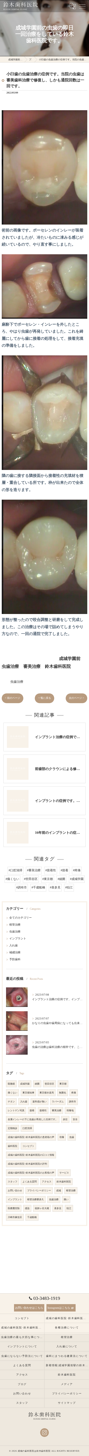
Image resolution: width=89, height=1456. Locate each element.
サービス (64, 1173)
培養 (61, 1137)
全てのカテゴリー (20, 917)
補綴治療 (15, 952)
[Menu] (82, 6)
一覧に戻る (44, 697)
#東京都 (47, 879)
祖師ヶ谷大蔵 (42, 1208)
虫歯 (71, 1137)
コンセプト (28, 1146)
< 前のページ (12, 697)
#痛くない (12, 879)
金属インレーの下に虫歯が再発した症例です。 (33, 1119)
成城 (58, 1190)
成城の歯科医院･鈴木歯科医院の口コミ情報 (31, 1155)
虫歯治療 (16, 681)
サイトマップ (67, 1402)
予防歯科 (15, 959)
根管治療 (15, 924)
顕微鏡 (11, 1084)
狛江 (69, 1208)
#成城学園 (77, 879)
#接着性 (50, 870)
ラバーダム (58, 1101)
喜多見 (57, 1208)
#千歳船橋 (38, 887)
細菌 (37, 1084)
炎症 (65, 1119)
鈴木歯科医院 (64, 1181)
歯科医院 (12, 1146)
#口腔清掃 (15, 870)
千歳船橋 (32, 1217)
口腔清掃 (27, 1128)
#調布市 (21, 887)
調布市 (72, 1101)
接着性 (43, 1110)
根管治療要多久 (35, 1199)
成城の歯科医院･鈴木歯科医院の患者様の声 (31, 1137)
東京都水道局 (47, 1093)
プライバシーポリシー (39, 1190)
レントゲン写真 (16, 1110)
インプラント (17, 938)
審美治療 (56, 1110)
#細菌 (61, 879)
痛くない (12, 1093)
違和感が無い (39, 1101)
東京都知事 (28, 1093)
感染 (27, 1208)
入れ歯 (13, 945)
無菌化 (62, 1093)
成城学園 (25, 1084)
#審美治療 (34, 870)
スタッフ (12, 1181)
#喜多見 (55, 887)
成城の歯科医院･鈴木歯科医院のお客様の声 (31, 1173)
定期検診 (12, 1128)
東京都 (63, 1084)
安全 (75, 1119)
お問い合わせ (15, 1190)
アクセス (46, 1181)
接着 (32, 1110)
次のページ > (76, 697)
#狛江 (69, 887)
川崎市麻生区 (15, 1217)
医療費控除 (14, 1208)
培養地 (70, 1110)
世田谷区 (49, 1084)
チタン (11, 1101)
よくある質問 (29, 1181)
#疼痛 (77, 870)
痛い (66, 1199)
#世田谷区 (31, 879)
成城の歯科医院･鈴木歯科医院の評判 (27, 1164)
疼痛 (73, 1093)
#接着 (64, 870)
